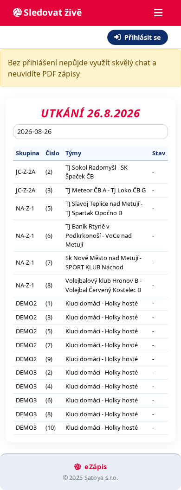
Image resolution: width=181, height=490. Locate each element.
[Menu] (158, 12)
